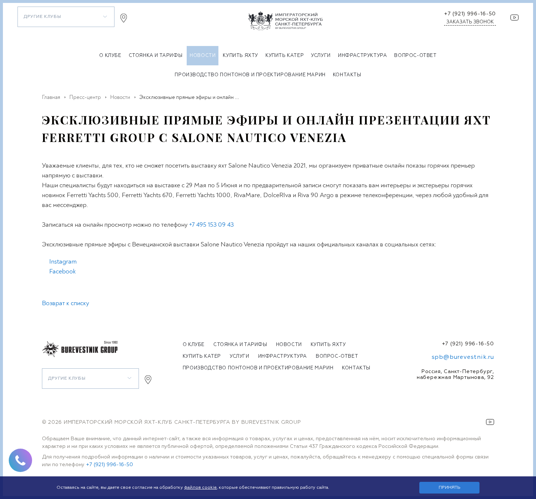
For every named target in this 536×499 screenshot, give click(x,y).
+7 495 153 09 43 (211, 224)
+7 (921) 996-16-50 (470, 13)
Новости (202, 55)
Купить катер (284, 55)
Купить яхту (240, 55)
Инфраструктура (362, 55)
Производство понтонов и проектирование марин (250, 75)
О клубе (110, 55)
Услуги (321, 55)
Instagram (63, 261)
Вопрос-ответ (415, 55)
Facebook (62, 271)
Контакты (347, 75)
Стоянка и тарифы (156, 55)
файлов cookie (200, 487)
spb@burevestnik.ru (463, 357)
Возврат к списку (65, 303)
